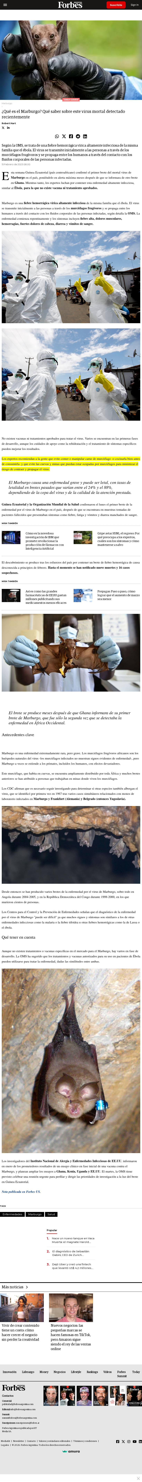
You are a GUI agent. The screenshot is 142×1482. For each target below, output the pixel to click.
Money (44, 1372)
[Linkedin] (85, 136)
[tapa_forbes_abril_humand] (67, 1396)
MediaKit (5, 1441)
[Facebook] (71, 136)
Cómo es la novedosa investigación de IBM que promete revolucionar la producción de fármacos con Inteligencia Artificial (45, 541)
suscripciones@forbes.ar (27, 1423)
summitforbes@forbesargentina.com (19, 1418)
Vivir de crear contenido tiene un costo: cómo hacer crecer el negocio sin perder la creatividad (20, 1332)
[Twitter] (64, 136)
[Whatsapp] (57, 136)
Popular (52, 1230)
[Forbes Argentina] (71, 5)
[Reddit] (78, 136)
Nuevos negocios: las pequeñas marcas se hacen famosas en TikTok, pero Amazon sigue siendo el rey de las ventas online (71, 1337)
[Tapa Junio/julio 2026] (51, 1396)
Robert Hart (9, 123)
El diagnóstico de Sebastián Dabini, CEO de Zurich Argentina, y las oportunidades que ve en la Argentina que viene (73, 1253)
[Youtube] (135, 1441)
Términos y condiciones (85, 1441)
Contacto (31, 1441)
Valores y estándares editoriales (54, 1441)
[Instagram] (128, 1441)
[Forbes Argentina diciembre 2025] (100, 1396)
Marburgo (35, 1214)
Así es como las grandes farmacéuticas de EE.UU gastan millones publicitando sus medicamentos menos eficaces (46, 597)
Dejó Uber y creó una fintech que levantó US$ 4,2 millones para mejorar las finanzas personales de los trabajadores (73, 1266)
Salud (51, 1214)
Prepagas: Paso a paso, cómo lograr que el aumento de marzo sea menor (118, 595)
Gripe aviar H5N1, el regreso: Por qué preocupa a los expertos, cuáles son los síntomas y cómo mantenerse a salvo (118, 539)
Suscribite (116, 4)
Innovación (9, 1372)
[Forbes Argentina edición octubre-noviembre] (117, 1396)
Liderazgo (28, 1372)
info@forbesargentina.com (23, 1409)
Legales (5, 1445)
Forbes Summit (122, 1374)
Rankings (92, 1372)
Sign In (135, 4)
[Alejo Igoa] (84, 1396)
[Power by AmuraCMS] (71, 1451)
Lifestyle (76, 1372)
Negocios (59, 1372)
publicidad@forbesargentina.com (17, 1404)
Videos (107, 1372)
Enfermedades (12, 1214)
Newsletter (18, 1441)
